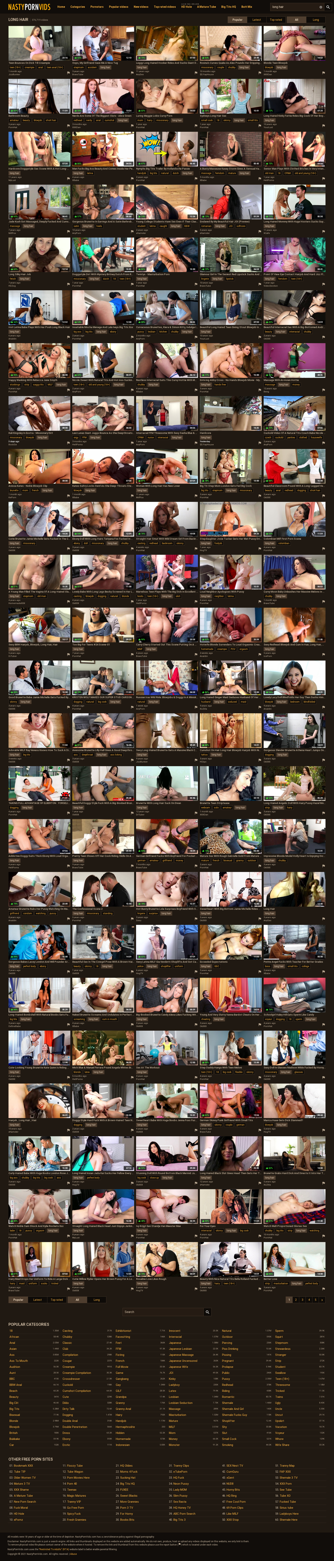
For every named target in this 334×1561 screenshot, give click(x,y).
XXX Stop (233, 1519)
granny (240, 860)
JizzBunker (14, 74)
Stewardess (283, 1349)
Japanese (175, 1343)
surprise (153, 913)
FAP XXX (285, 1471)
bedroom (295, 701)
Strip (278, 1361)
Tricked (280, 1391)
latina (90, 173)
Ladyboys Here (289, 1513)
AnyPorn (76, 233)
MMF (139, 649)
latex (87, 1072)
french (35, 490)
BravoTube (77, 74)
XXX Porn (286, 1483)
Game (119, 1373)
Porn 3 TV (126, 1507)
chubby (231, 67)
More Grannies (129, 1501)
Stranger (280, 1355)
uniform (179, 966)
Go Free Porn (75, 1507)
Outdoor (227, 1337)
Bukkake (14, 1439)
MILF (50, 384)
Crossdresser (71, 1379)
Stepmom (281, 1343)
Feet (119, 1343)
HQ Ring (232, 1495)
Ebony (66, 1439)
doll (86, 543)
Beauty (13, 1397)
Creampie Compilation (77, 1373)
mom (140, 120)
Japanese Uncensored (183, 1361)
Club (65, 1349)
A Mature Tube (206, 6)
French (120, 1361)
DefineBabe (15, 1026)
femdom (219, 173)
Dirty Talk (68, 1409)
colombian (283, 543)
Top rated (276, 19)
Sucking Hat (127, 1477)
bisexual (227, 860)
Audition (14, 1367)
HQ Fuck (178, 1477)
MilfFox (12, 233)
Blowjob (14, 1427)
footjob (218, 543)
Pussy (226, 1379)
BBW (187, 226)
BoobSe (13, 444)
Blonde (13, 1421)
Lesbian (174, 1397)
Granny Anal (123, 1409)
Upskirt (279, 1421)
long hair (105, 67)
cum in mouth (109, 1019)
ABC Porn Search (184, 1513)
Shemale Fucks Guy (234, 1415)
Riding (226, 1391)
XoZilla (203, 709)
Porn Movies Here (78, 1477)
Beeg (266, 391)
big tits (153, 173)
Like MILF (233, 1513)
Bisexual (14, 1415)
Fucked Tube (288, 1501)
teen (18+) (15, 67)
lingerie (205, 278)
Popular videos (118, 6)
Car (11, 1445)
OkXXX (267, 339)
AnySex (140, 74)
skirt (178, 596)
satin (76, 226)
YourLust (268, 127)
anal (40, 67)
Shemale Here (288, 1519)
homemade (207, 649)
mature (232, 173)
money (296, 384)
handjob (141, 173)
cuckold (279, 437)
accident (92, 67)
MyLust (12, 180)
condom (27, 913)
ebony (113, 331)
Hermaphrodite (125, 1427)
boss (267, 966)
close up (154, 1177)
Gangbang (122, 1379)
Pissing (226, 1355)
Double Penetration (75, 1427)
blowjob (269, 67)
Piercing (227, 1343)
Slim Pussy (180, 1495)
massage (206, 173)
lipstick (229, 278)
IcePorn (268, 656)
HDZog (12, 286)
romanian (206, 226)
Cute (66, 1397)
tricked (54, 1283)
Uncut (279, 1415)
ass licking (116, 754)
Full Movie (122, 1367)
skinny (226, 120)
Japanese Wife (178, 1367)
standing (107, 913)
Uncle (278, 1409)
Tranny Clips (181, 1465)
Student (280, 1367)
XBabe (75, 180)
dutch (176, 173)
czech (268, 437)
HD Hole (186, 6)
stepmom (79, 67)
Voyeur (279, 1433)
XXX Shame (21, 1489)
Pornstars (97, 6)
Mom (172, 1433)
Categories (77, 6)
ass (76, 754)
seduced (232, 701)
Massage (175, 1409)
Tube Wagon (75, 1471)
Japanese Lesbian (180, 1349)
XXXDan (268, 74)
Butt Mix (246, 6)
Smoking (227, 1445)
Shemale (227, 1403)
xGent (230, 1477)
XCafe (267, 233)
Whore (279, 1439)
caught (163, 226)
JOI (231, 226)
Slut (224, 1433)
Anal (12, 1343)
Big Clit (13, 1403)
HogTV (203, 550)
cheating (205, 1019)
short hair (51, 120)
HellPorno (269, 180)
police (140, 966)
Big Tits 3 (179, 1519)
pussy (140, 331)
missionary (207, 67)
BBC (217, 966)
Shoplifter (228, 1421)
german (141, 860)
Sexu (138, 920)
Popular (238, 19)
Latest (257, 19)
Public (226, 1373)
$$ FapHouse (207, 74)
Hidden (120, 1433)
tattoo (204, 754)
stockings (15, 384)
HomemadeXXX (17, 603)
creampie (29, 67)
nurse (151, 437)
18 (218, 120)
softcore (241, 226)
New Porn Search (25, 1501)
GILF (119, 1391)
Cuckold (68, 1385)
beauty (26, 120)
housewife (316, 437)
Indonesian (123, 1445)
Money (173, 1439)
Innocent (174, 1331)
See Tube (286, 1489)
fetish (13, 278)
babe (12, 1230)
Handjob (121, 1421)
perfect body (29, 966)
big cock (102, 701)
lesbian (151, 331)
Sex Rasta (179, 1501)
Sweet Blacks (128, 1495)
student (141, 226)
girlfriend (167, 860)
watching (41, 913)
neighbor (219, 596)
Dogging (68, 1415)
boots (140, 596)
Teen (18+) (282, 1379)
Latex (172, 1391)
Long (316, 19)
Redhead (227, 1385)
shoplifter (166, 966)
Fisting (120, 1355)
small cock (207, 120)
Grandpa (121, 1397)
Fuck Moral (21, 1507)
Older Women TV (25, 1477)
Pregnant (228, 1361)
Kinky (172, 1379)
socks (44, 1283)
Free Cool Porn (236, 1501)
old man (269, 173)
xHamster (141, 233)
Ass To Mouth (18, 1361)
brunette (14, 490)
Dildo (66, 1403)
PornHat (13, 127)
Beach (13, 1391)
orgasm (243, 649)
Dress (66, 1433)
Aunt (12, 1373)
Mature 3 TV (22, 1483)
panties (291, 437)
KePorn (12, 497)
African (14, 1337)
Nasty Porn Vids (29, 6)
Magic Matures (76, 1495)
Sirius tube (286, 1507)
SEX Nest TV (235, 1465)
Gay (118, 1385)
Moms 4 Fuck (128, 1471)
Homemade (123, 1439)
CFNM (288, 173)
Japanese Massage (181, 1355)
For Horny (126, 1513)
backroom (167, 543)
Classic (67, 1343)
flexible (238, 1072)
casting (141, 543)
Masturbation (177, 1415)
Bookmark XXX (23, 1465)
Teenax (71, 1489)
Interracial (175, 1337)
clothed (303, 437)
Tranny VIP (74, 1501)
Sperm (279, 1331)
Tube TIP (20, 1471)
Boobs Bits (127, 1519)
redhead (78, 120)
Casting (67, 1331)
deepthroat (87, 754)
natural (165, 173)
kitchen (163, 331)
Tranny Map (287, 1465)
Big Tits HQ (228, 6)
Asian (13, 1349)
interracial (294, 331)
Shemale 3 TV (289, 1477)
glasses (298, 1072)
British (13, 1433)
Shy (224, 1427)
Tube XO (285, 1495)
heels (99, 226)
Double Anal (70, 1421)
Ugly (277, 1403)
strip (26, 384)
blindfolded (309, 701)
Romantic (228, 1397)
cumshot (109, 120)
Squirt (279, 1337)
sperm (299, 1019)
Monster (174, 1445)
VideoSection (271, 286)
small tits (253, 120)
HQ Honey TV (182, 1507)
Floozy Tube (75, 1465)
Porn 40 (72, 1483)
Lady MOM (180, 1489)
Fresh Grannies (76, 1519)
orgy (76, 437)
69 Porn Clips (235, 1507)
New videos (141, 6)
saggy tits (38, 384)
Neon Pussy (181, 1483)
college (305, 966)
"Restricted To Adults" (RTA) (54, 1549)
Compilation (70, 1355)
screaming (79, 1019)
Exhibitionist (123, 1331)
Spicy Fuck (74, 1513)
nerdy (89, 120)
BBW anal (15, 1385)
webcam (205, 807)
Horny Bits (233, 1489)
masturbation (281, 1283)
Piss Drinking (230, 1349)
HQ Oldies (126, 1465)
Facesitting (123, 1337)
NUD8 (230, 1483)
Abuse (73, 1554)
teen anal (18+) (55, 67)
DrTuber (13, 656)
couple (220, 67)
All (296, 19)
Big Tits (14, 1409)
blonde (125, 596)
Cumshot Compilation (77, 1391)
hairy (149, 120)
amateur (14, 120)
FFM (84, 437)
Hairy (119, 1415)
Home (61, 6)
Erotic (66, 1445)
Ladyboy (174, 1385)
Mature (173, 1421)
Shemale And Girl (233, 1409)
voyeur (268, 1019)
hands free (220, 384)
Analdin (12, 339)
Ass (11, 1355)
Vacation (281, 1427)
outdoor (252, 860)
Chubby (67, 1337)
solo (216, 807)
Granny (120, 1403)
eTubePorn (180, 1471)
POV (233, 649)
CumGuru (233, 1471)
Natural (226, 1331)
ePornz (18, 1519)
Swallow (280, 1373)
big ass (77, 331)
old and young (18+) (305, 173)
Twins (279, 1397)
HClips (203, 762)
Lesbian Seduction (181, 1403)
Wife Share (282, 1445)
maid (243, 701)
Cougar (67, 1361)
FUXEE (124, 1489)
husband (205, 701)
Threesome (282, 1385)
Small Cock (229, 1439)
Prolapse (227, 1367)
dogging (301, 490)
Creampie (69, 1367)
